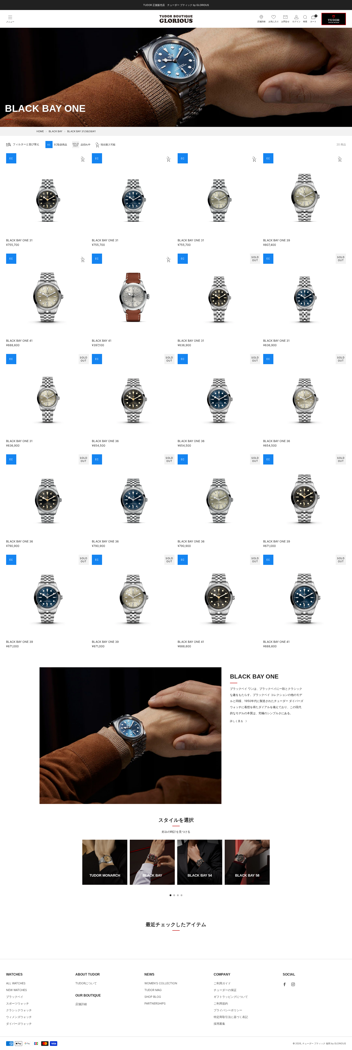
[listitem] (176, 5)
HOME (40, 131)
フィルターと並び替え (26, 144)
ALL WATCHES (15, 983)
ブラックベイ (14, 996)
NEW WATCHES (16, 990)
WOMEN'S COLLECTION (160, 983)
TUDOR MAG (153, 990)
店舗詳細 (81, 1004)
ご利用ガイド (222, 983)
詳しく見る (236, 721)
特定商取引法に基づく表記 (231, 1017)
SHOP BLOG (152, 996)
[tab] (171, 895)
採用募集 (219, 1023)
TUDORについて (86, 983)
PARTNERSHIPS (155, 1003)
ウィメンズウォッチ (19, 1017)
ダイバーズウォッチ (19, 1023)
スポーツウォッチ (17, 1003)
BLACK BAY (55, 131)
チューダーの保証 (225, 990)
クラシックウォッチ (19, 1010)
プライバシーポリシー (228, 1010)
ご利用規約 (221, 1003)
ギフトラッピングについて (231, 996)
